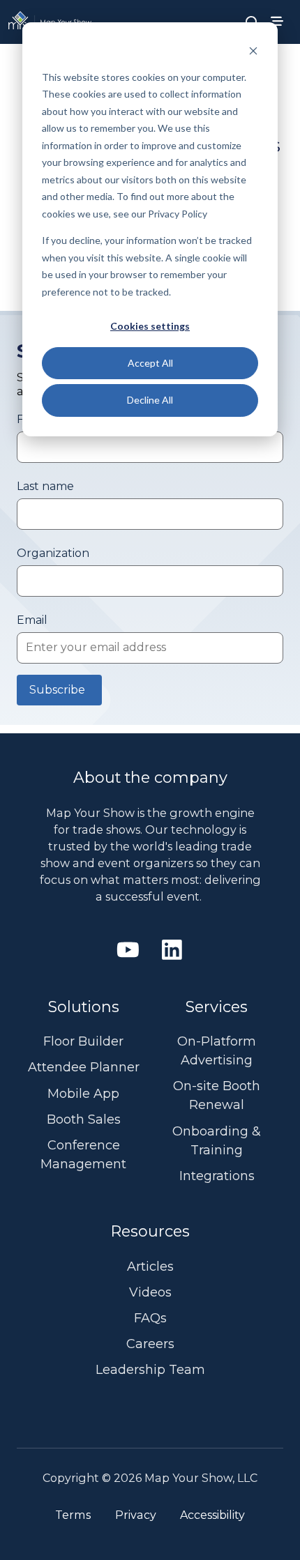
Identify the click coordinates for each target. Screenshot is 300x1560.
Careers (150, 1344)
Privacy (135, 1514)
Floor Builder (83, 1041)
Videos (150, 1292)
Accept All (150, 363)
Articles (150, 1266)
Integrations (217, 1176)
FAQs (150, 1318)
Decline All (150, 400)
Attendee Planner (84, 1067)
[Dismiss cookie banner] (253, 50)
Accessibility (212, 1514)
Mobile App (83, 1093)
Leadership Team (150, 1369)
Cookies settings (150, 326)
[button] (251, 21)
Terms (73, 1514)
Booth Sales (84, 1119)
